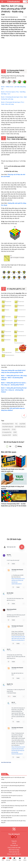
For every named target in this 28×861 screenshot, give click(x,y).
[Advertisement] (14, 54)
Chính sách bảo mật (14, 852)
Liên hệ (14, 843)
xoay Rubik (22, 423)
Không (20, 446)
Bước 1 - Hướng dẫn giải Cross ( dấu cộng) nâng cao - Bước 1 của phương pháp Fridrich (14, 377)
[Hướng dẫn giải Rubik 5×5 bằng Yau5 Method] (14, 478)
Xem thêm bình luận (6, 762)
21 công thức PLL (6, 432)
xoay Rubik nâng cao (7, 426)
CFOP (15, 432)
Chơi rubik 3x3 (14, 845)
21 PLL (13, 429)
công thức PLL (6, 429)
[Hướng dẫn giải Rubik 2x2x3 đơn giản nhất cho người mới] (14, 461)
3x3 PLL (15, 435)
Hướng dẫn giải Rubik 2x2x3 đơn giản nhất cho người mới (13, 782)
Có (10, 446)
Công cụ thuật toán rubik (14, 847)
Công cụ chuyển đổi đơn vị (14, 854)
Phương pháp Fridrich (7, 423)
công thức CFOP (6, 435)
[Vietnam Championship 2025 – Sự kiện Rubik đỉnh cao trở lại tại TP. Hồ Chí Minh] (14, 495)
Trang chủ (14, 841)
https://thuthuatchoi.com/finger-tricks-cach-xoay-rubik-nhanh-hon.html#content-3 (18, 638)
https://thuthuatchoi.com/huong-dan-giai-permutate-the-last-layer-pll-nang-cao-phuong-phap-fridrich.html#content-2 (18, 750)
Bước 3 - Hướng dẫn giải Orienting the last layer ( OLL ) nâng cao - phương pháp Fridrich (14, 390)
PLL (16, 423)
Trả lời (13, 563)
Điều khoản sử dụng (14, 849)
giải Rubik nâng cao (20, 426)
